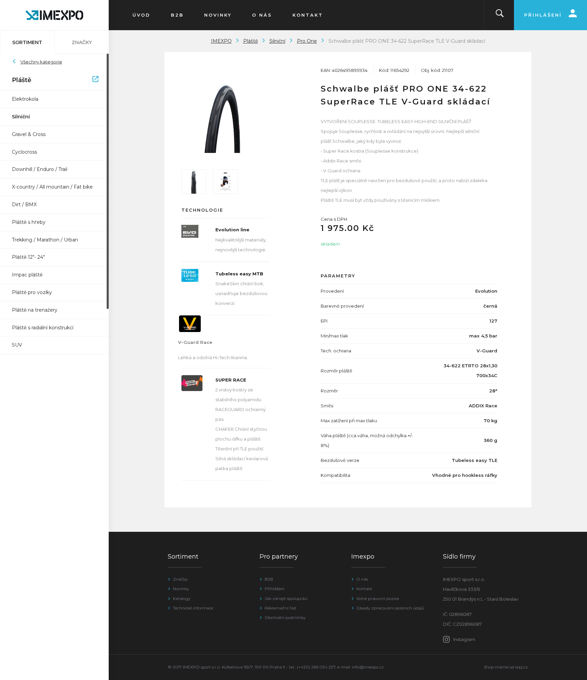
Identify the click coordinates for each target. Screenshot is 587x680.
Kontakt (364, 588)
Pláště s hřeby (29, 222)
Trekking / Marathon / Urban (45, 240)
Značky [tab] (82, 42)
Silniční (21, 117)
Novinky (181, 588)
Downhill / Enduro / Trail (39, 169)
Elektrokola (25, 99)
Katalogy (182, 598)
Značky (180, 579)
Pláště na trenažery (34, 310)
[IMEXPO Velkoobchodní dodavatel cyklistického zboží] (54, 15)
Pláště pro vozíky (32, 292)
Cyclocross (24, 152)
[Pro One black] (225, 117)
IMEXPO (221, 41)
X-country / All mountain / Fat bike (52, 187)
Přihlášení (274, 588)
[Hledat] (499, 15)
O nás (362, 579)
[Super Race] (225, 181)
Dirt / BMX (24, 204)
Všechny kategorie (41, 61)
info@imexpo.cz (368, 666)
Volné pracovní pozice (377, 598)
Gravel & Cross (29, 134)
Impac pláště (27, 275)
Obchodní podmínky (285, 617)
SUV (17, 345)
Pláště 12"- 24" (28, 257)
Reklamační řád (280, 607)
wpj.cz (521, 666)
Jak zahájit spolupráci (286, 598)
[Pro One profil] (193, 181)
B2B (269, 579)
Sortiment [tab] (27, 42)
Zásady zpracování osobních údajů (390, 607)
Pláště (51, 80)
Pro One (307, 41)
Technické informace (193, 607)
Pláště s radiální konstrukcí (42, 328)
